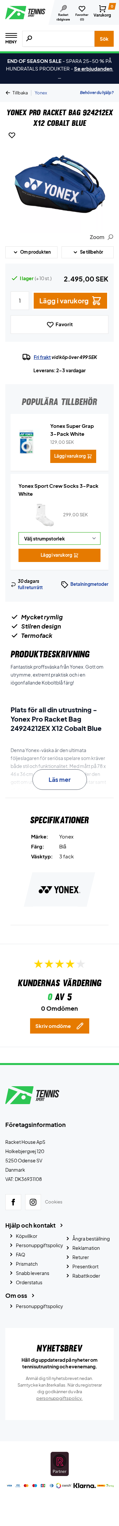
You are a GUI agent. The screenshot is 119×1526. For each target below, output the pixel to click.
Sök (104, 39)
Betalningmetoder (89, 584)
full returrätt (30, 587)
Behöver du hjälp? (97, 92)
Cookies (53, 1201)
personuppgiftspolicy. (59, 1398)
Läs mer (60, 779)
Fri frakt (42, 357)
